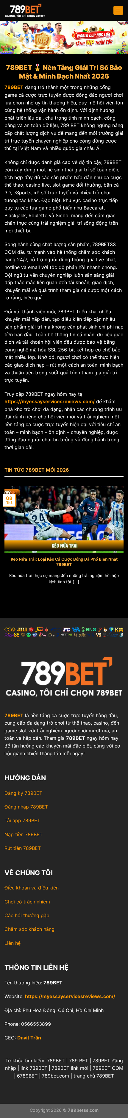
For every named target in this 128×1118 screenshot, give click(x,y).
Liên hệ (12, 943)
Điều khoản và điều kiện (31, 888)
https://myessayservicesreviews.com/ (70, 996)
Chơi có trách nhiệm (27, 902)
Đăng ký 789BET (23, 793)
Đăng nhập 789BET (26, 807)
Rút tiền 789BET (22, 848)
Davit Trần (29, 1038)
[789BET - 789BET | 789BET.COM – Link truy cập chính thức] (34, 10)
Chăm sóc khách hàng (29, 929)
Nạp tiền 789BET (23, 834)
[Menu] (118, 10)
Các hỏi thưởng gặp (26, 915)
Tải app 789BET (22, 820)
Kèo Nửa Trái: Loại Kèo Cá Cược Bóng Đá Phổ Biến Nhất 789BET (64, 562)
